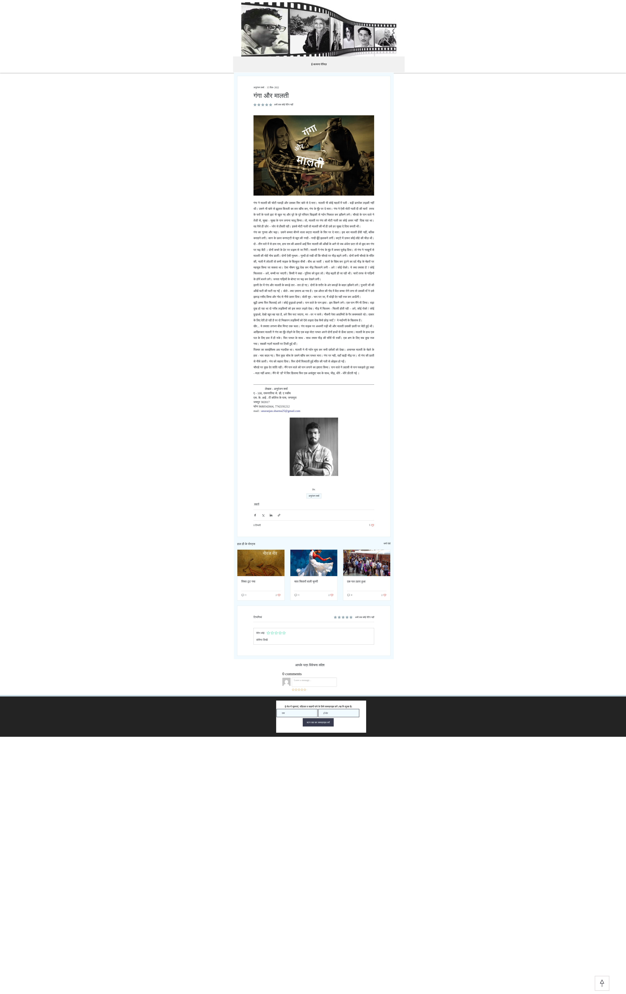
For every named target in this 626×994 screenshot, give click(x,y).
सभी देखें (387, 543)
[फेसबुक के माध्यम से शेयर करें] (255, 515)
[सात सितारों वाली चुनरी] (313, 563)
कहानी (256, 504)
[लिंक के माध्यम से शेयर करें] (279, 515)
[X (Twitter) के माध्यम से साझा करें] (263, 515)
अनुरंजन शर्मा (314, 496)
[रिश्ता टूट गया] (260, 563)
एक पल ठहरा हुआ (356, 581)
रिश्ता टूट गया (248, 581)
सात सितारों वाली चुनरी (306, 581)
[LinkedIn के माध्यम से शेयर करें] (271, 515)
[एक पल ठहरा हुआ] (366, 563)
